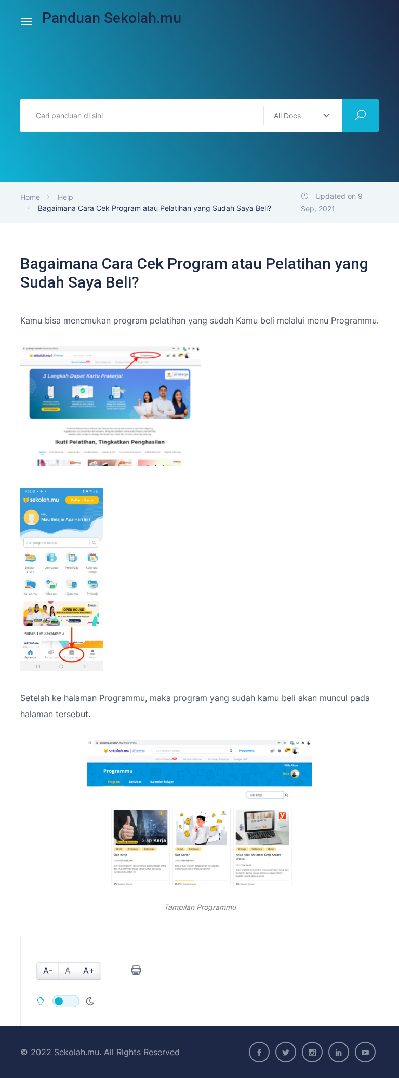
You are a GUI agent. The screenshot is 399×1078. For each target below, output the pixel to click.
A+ (89, 970)
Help (65, 197)
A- (47, 970)
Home (30, 197)
